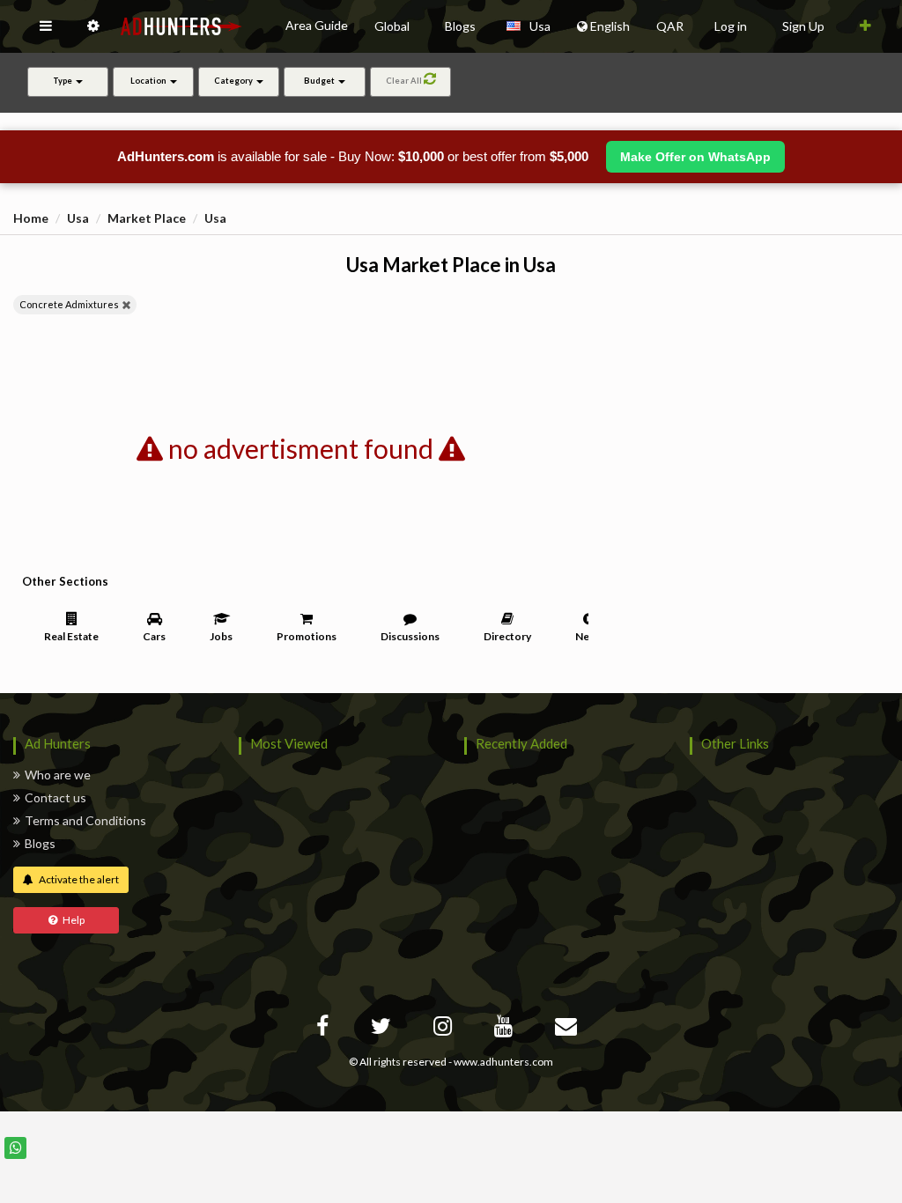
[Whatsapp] (15, 1148)
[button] (46, 26)
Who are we (58, 774)
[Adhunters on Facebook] (324, 1029)
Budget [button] (320, 80)
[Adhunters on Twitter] (383, 1029)
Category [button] (234, 80)
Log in (730, 25)
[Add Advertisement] (865, 26)
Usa (78, 217)
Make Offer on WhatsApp (695, 157)
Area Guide (316, 25)
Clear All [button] (404, 80)
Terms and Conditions (85, 820)
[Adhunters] (568, 1029)
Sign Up (803, 25)
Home (30, 217)
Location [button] (149, 80)
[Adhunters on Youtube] (505, 1029)
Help (71, 919)
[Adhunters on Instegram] (444, 1029)
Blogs (40, 843)
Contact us (55, 797)
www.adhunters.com (503, 1061)
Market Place (146, 217)
